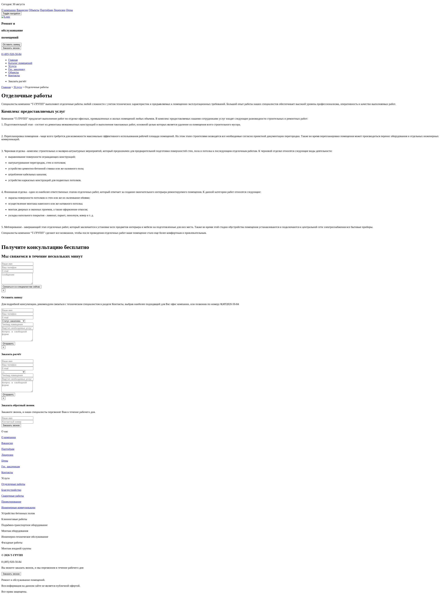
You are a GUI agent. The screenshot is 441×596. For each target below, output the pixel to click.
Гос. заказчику (16, 69)
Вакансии (22, 10)
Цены (69, 10)
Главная (13, 59)
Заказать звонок (11, 48)
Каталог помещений (20, 63)
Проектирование (11, 501)
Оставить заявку (11, 44)
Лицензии (59, 10)
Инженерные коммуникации (18, 507)
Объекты (34, 10)
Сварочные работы (12, 495)
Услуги (12, 66)
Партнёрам (46, 10)
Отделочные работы (13, 484)
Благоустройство (11, 489)
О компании (8, 10)
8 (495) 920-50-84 (11, 54)
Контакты (14, 75)
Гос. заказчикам (10, 466)
